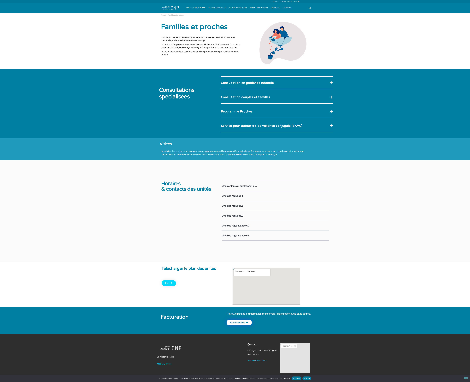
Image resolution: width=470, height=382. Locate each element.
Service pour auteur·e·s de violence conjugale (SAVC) (261, 126)
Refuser (307, 378)
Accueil (163, 15)
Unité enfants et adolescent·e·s (239, 186)
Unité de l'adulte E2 (232, 215)
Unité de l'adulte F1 (232, 196)
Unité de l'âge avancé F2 (235, 235)
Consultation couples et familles (245, 97)
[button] (277, 83)
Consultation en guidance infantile (247, 83)
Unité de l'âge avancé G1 (236, 225)
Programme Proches (237, 111)
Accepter (296, 378)
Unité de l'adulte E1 (232, 205)
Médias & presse (164, 364)
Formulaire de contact (256, 360)
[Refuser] (466, 378)
